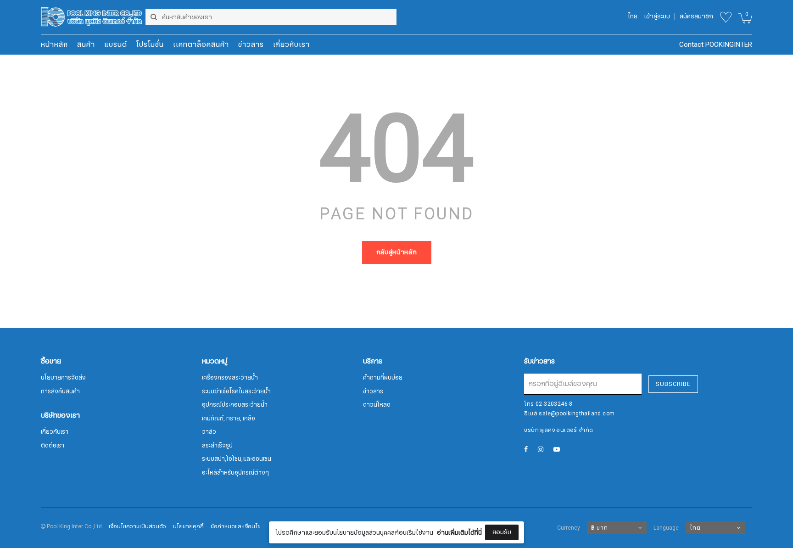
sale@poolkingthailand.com (576, 413)
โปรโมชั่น (150, 44)
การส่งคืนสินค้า (60, 391)
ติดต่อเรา (52, 445)
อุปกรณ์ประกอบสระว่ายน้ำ (235, 404)
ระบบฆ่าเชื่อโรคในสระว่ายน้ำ (236, 391)
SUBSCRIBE (673, 384)
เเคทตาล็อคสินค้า (201, 44)
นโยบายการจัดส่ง (63, 377)
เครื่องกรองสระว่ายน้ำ (230, 377)
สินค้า (86, 44)
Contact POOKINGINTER (715, 44)
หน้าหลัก (54, 44)
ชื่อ (318, 473)
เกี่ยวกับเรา (291, 44)
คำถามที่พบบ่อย (382, 377)
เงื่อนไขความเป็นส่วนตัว (137, 526)
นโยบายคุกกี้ (188, 526)
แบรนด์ (115, 44)
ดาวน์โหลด (377, 404)
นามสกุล (326, 519)
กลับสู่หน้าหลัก (396, 252)
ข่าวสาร (251, 44)
